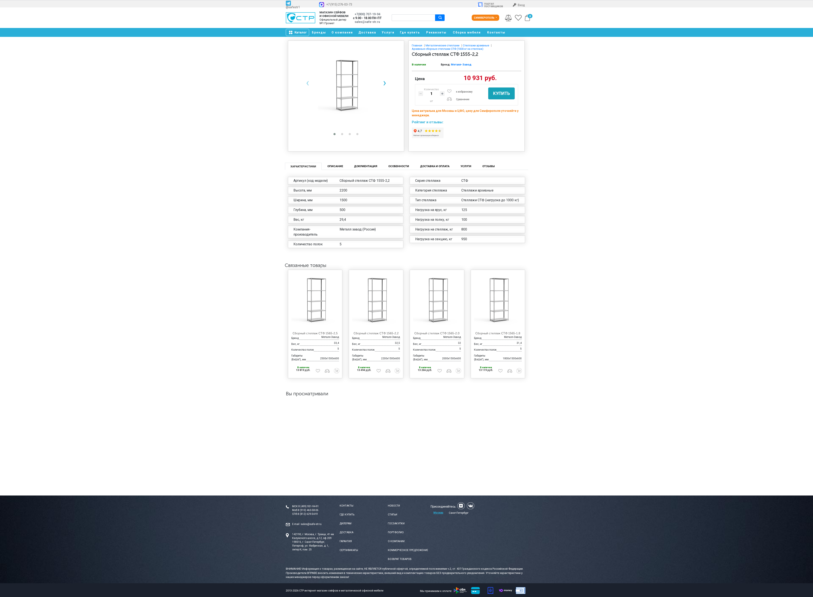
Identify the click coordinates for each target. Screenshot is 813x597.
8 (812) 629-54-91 (308, 513)
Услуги (388, 32)
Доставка (367, 32)
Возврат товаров (400, 559)
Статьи (392, 514)
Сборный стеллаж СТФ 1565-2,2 (376, 333)
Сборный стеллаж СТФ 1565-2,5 (315, 333)
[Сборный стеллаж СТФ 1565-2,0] (437, 301)
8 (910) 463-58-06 (308, 510)
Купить (501, 93)
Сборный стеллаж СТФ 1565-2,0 (437, 333)
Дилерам (345, 523)
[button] (334, 134)
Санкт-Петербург (459, 512)
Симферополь (484, 17)
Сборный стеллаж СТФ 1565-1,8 (497, 333)
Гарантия (346, 541)
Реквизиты (436, 32)
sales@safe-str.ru (311, 524)
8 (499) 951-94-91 (308, 506)
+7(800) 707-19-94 (367, 14)
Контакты (496, 32)
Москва (438, 512)
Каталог (301, 32)
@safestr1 (293, 7)
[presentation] (307, 82)
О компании (342, 32)
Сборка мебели (467, 32)
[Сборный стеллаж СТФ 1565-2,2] (376, 301)
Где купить (410, 32)
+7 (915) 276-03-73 (339, 4)
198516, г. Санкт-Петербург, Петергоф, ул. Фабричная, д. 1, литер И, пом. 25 (310, 545)
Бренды (319, 32)
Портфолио (396, 532)
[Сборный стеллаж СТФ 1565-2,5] (315, 301)
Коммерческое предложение (408, 550)
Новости (394, 505)
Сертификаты (349, 550)
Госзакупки (396, 523)
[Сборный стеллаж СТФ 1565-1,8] (498, 301)
